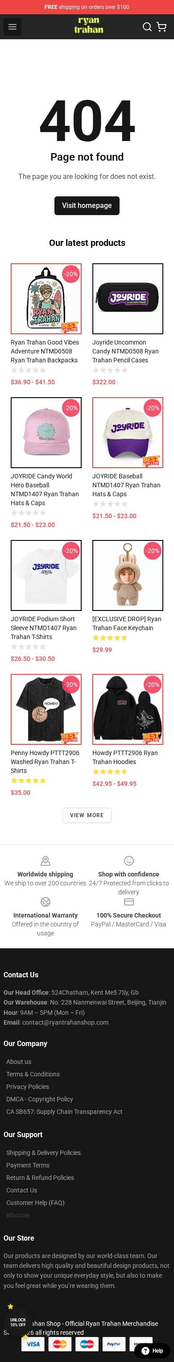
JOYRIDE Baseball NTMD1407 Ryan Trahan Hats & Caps (126, 485)
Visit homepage (87, 205)
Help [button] (158, 1351)
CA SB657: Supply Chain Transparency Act (64, 1111)
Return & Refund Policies (40, 1177)
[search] (147, 26)
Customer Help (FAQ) (35, 1202)
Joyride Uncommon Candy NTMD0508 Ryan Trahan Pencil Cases (125, 351)
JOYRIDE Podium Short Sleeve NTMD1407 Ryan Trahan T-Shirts (44, 627)
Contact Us (21, 1190)
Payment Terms (28, 1165)
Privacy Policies (27, 1086)
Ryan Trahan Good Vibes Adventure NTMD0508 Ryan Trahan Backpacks (45, 351)
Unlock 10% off (18, 1322)
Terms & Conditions (33, 1074)
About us (18, 1061)
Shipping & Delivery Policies (43, 1152)
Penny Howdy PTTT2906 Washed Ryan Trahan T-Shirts (45, 761)
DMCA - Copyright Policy (39, 1099)
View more (87, 815)
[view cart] (161, 26)
